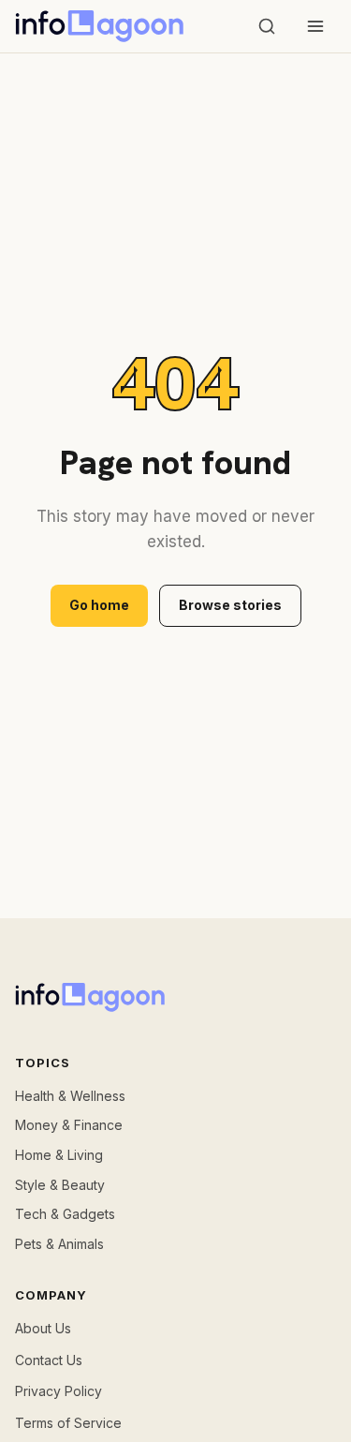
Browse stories (230, 605)
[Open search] (266, 26)
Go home (99, 605)
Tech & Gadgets (65, 1214)
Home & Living (59, 1155)
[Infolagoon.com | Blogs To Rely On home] (99, 26)
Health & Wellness (70, 1096)
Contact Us (48, 1360)
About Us (43, 1328)
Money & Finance (69, 1125)
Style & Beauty (60, 1185)
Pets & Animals (59, 1244)
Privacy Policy (58, 1391)
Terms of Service (68, 1423)
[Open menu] (315, 26)
